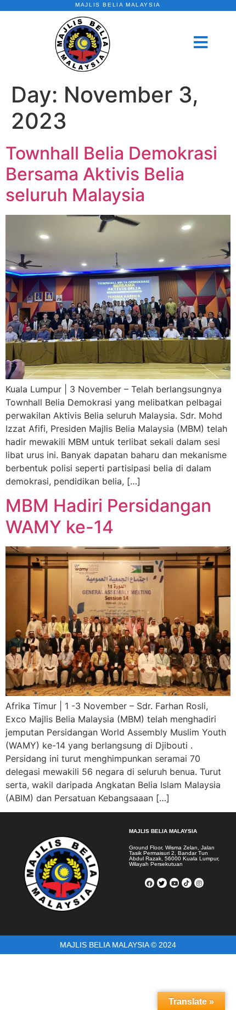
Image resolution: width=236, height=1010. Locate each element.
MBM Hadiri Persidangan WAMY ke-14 (108, 516)
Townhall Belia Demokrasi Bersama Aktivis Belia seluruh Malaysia (111, 174)
